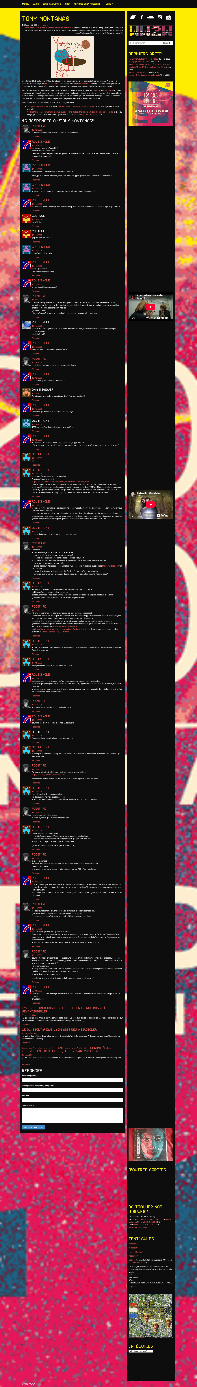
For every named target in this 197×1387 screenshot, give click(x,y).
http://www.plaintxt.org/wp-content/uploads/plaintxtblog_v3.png (62, 629)
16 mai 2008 (37, 284)
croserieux (41, 165)
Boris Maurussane (52, 4)
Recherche (167, 43)
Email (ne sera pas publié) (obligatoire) (38, 1086)
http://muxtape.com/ (111, 566)
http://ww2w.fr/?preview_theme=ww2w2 (49, 775)
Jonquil (95, 90)
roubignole (41, 141)
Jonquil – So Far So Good (37, 106)
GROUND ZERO (150, 1222)
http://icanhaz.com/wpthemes (56, 632)
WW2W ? (110, 4)
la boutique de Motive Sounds (89, 114)
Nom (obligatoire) (29, 1076)
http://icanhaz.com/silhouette (64, 626)
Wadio (36, 4)
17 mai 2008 (37, 458)
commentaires (41, 25)
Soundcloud (133, 1248)
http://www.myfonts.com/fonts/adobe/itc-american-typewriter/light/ (61, 482)
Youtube (132, 1287)
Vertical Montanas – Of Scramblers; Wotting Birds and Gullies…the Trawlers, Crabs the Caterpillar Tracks (70, 112)
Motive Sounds (84, 84)
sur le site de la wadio (137, 1263)
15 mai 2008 (37, 130)
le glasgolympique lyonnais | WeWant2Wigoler (59, 1029)
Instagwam (133, 1256)
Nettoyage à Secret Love (139, 62)
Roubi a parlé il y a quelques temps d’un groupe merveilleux (48, 28)
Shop (67, 4)
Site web (25, 1096)
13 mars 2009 (28, 1055)
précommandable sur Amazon (83, 106)
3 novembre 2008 (29, 1015)
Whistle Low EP (63, 106)
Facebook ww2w (136, 1252)
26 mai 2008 (37, 991)
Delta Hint (40, 454)
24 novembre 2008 (30, 1033)
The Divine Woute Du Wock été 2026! (144, 59)
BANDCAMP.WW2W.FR (138, 1227)
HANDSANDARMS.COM (143, 1225)
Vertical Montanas (51, 84)
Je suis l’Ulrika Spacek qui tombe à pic (144, 75)
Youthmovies (108, 90)
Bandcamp (133, 1244)
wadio (131, 1260)
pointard (39, 126)
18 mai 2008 (37, 882)
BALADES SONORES (148, 1219)
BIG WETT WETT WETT (138, 72)
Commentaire (28, 1105)
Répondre (36, 137)
